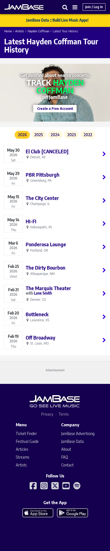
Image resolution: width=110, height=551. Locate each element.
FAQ (64, 457)
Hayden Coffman (38, 31)
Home (8, 31)
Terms (64, 414)
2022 (88, 134)
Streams (22, 457)
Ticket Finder (26, 433)
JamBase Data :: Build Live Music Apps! (57, 20)
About (66, 449)
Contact (67, 465)
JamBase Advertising (77, 433)
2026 (22, 134)
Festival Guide (27, 441)
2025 (38, 134)
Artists (19, 31)
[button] (65, 7)
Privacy (47, 414)
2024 (55, 134)
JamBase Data (72, 441)
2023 (71, 134)
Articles (22, 449)
